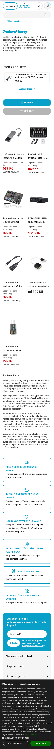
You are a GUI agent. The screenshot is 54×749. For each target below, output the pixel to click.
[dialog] (27, 714)
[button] (27, 737)
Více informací (31, 734)
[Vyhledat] (45, 14)
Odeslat (14, 643)
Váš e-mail (15, 634)
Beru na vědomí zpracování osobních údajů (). (34, 643)
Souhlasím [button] (40, 743)
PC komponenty (13, 21)
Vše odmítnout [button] (15, 743)
